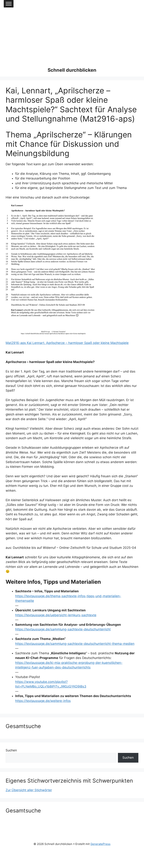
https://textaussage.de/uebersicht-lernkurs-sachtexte (55, 615)
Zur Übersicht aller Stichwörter (29, 790)
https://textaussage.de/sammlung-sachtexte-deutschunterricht (63, 629)
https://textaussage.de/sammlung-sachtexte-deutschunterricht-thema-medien (74, 644)
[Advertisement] (72, 35)
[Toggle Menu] (9, 3)
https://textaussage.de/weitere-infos (43, 701)
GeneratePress (100, 844)
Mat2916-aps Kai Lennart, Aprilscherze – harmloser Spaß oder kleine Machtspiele (67, 343)
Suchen (11, 750)
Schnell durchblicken (72, 70)
